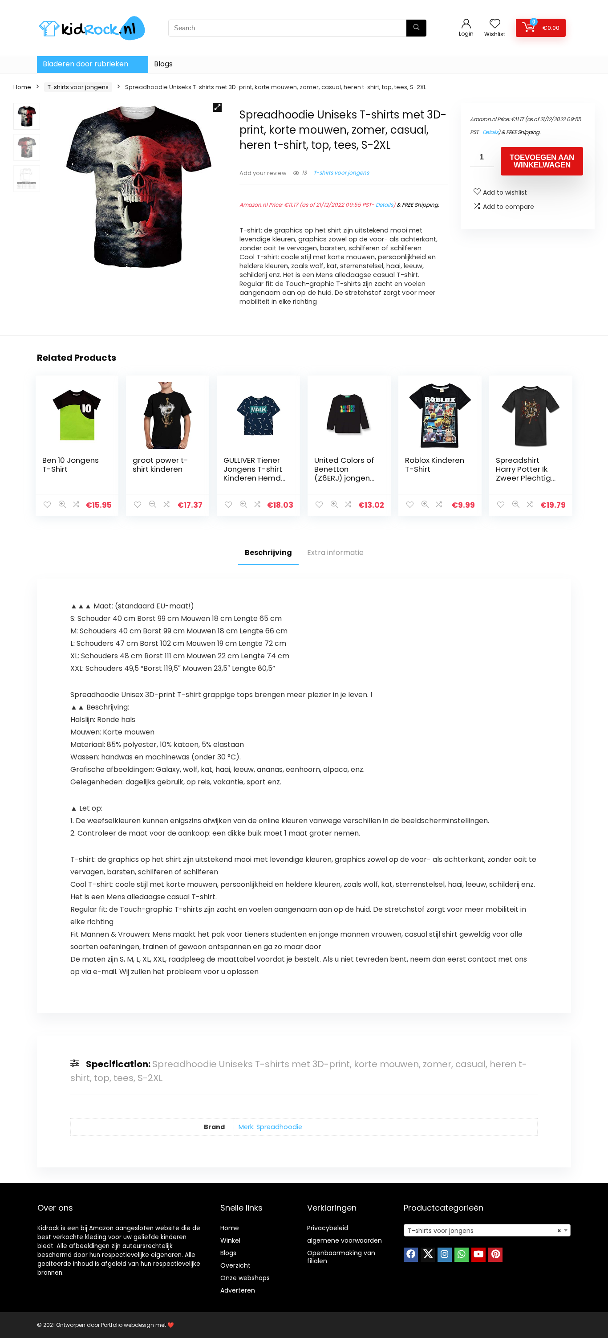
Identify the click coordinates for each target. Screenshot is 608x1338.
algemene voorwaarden (344, 1240)
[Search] (416, 28)
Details (384, 204)
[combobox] (487, 1230)
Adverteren (237, 1290)
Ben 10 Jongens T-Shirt (70, 464)
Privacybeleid (327, 1228)
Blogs (163, 64)
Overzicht (235, 1265)
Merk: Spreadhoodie (270, 1126)
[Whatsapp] (461, 1255)
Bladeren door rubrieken (85, 64)
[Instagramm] (445, 1255)
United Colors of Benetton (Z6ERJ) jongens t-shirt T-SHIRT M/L (344, 478)
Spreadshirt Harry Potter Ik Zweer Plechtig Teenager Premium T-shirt (526, 478)
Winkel (230, 1240)
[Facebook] (411, 1255)
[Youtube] (478, 1255)
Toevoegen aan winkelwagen (542, 161)
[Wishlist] (495, 24)
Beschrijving (268, 552)
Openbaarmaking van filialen (341, 1256)
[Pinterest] (495, 1255)
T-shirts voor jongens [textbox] (484, 1230)
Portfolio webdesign (127, 1325)
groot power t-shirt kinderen (160, 464)
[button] (217, 107)
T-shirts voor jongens (78, 87)
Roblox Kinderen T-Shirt (434, 464)
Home (22, 87)
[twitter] (428, 1255)
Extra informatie (335, 552)
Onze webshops (245, 1277)
